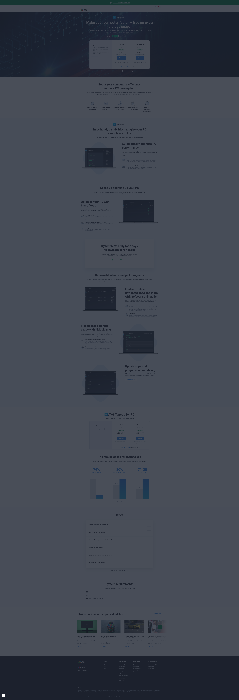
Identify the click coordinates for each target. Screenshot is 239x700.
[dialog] (119, 350)
